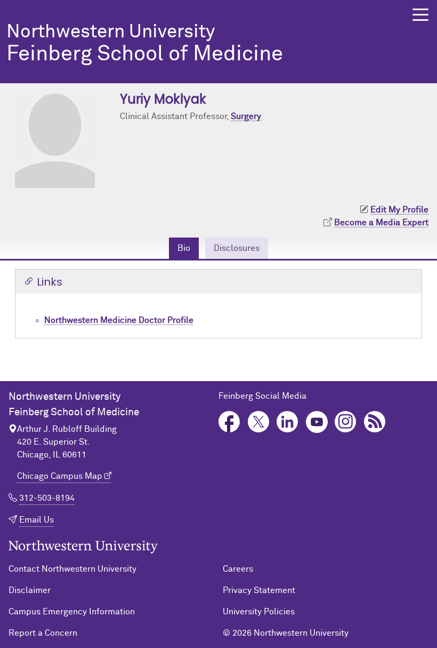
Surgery (246, 116)
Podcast (375, 422)
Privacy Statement (259, 590)
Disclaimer (30, 590)
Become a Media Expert (381, 222)
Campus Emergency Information (72, 611)
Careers (238, 569)
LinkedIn (287, 422)
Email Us (36, 520)
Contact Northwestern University (72, 569)
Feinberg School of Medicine (144, 44)
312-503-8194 (47, 498)
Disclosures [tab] (237, 248)
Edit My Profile (399, 210)
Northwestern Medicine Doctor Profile (118, 320)
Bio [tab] (183, 248)
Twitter (259, 422)
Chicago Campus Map (59, 476)
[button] (420, 15)
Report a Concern (43, 633)
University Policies (259, 611)
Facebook (229, 422)
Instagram (346, 422)
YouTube (317, 422)
